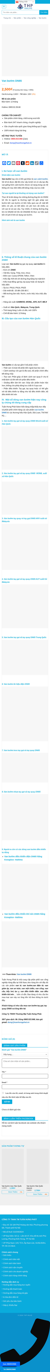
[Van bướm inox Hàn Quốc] (13, 1166)
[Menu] (4, 6)
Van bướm (42, 18)
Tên (4, 1072)
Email (4, 1082)
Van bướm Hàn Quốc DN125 (35, 1187)
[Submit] (43, 12)
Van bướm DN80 (24, 974)
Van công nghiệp (30, 18)
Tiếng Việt (22, 2)
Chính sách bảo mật (11, 1259)
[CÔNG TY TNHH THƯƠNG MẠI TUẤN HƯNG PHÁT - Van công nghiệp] (25, 6)
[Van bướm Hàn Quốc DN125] (38, 1166)
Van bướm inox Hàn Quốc (12, 1186)
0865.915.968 (16, 139)
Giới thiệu (7, 1255)
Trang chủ (7, 18)
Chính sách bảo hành (12, 1263)
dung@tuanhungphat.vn (18, 1022)
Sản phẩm (17, 18)
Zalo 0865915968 (9, 1364)
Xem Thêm (12, 1192)
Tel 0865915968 (9, 1369)
